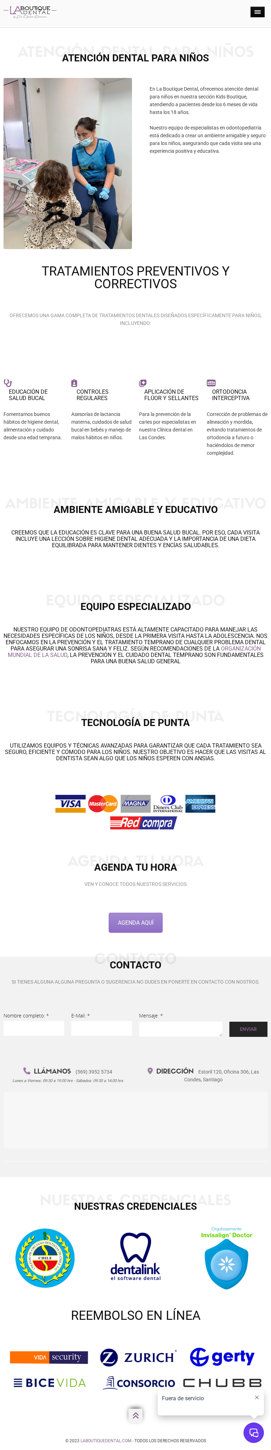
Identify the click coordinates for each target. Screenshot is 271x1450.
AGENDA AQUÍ (135, 922)
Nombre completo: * (26, 1015)
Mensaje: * (151, 1015)
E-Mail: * (80, 1015)
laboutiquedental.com (105, 1440)
